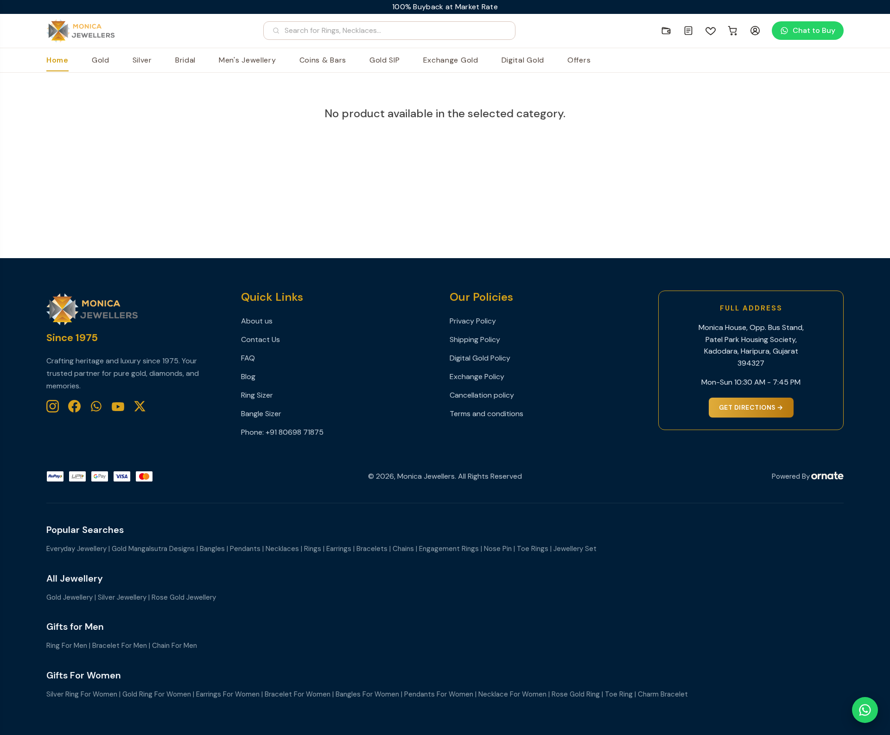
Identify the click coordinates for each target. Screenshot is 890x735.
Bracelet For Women (298, 694)
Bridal (185, 60)
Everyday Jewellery (76, 548)
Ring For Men (66, 645)
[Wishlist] (710, 30)
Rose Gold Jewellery (184, 597)
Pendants (245, 548)
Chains (403, 548)
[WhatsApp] (96, 406)
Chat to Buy (814, 30)
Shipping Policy (475, 339)
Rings (312, 548)
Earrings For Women (228, 694)
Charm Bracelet (663, 694)
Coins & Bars (322, 60)
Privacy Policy (473, 321)
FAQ (248, 358)
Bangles (212, 548)
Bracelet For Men (119, 645)
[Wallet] (666, 30)
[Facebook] (74, 406)
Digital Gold (523, 60)
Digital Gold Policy (480, 358)
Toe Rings (532, 548)
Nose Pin (498, 548)
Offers (579, 60)
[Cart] (732, 30)
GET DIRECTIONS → (751, 407)
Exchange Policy (477, 376)
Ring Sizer (257, 395)
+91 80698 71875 (295, 432)
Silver (142, 60)
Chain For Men (174, 645)
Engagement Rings (449, 548)
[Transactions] (688, 30)
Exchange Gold (450, 60)
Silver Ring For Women (81, 694)
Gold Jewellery (69, 597)
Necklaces (282, 548)
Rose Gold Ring (576, 694)
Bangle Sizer (261, 413)
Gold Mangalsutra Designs (153, 548)
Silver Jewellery (122, 597)
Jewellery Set (575, 548)
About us (257, 321)
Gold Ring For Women (156, 694)
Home (57, 60)
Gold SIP (384, 60)
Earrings (338, 548)
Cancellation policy (482, 395)
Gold (100, 60)
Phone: (253, 432)
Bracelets (372, 548)
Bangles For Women (367, 694)
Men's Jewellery (247, 60)
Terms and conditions (486, 413)
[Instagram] (52, 406)
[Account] (755, 30)
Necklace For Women (512, 694)
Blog (248, 376)
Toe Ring (619, 694)
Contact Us (260, 339)
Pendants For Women (438, 694)
